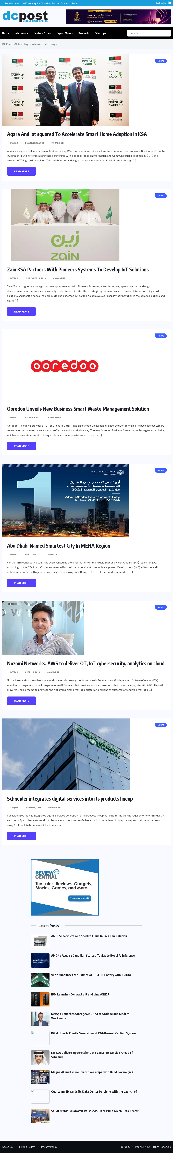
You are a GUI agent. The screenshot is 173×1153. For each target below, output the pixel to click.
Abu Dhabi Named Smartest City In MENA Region (58, 545)
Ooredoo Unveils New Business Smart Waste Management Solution (78, 408)
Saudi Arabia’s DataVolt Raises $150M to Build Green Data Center (95, 1111)
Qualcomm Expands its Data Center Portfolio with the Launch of (94, 1091)
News (5, 33)
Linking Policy (27, 1147)
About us (7, 1147)
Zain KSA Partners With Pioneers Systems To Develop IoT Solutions (78, 269)
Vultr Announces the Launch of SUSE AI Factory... (84, 3)
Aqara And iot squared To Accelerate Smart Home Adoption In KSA (77, 134)
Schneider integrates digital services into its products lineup (70, 798)
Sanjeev (14, 807)
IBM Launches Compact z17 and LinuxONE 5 (80, 994)
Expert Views (64, 33)
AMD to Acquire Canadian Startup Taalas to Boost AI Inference (93, 955)
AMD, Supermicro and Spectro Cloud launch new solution (89, 936)
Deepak (14, 143)
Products (84, 33)
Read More (21, 171)
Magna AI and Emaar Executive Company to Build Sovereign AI (92, 1072)
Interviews (21, 33)
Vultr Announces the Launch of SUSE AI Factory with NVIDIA (91, 975)
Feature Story (42, 33)
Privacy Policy (49, 1147)
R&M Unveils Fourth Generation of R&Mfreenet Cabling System (93, 1033)
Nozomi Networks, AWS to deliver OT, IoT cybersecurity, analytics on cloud (86, 663)
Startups (100, 33)
